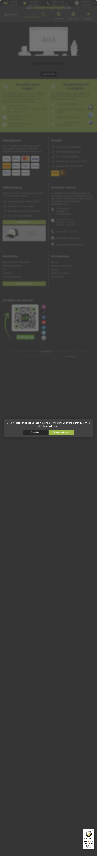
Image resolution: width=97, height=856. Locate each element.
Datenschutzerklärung (12, 266)
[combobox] (32, 14)
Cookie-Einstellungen (12, 276)
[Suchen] (43, 14)
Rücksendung (57, 276)
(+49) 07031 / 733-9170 (67, 231)
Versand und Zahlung (60, 273)
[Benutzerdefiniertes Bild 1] (90, 107)
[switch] (88, 846)
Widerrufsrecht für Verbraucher (16, 262)
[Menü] (92, 830)
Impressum (7, 273)
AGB (4, 269)
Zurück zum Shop (48, 74)
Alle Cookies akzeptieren (61, 432)
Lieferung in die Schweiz (62, 266)
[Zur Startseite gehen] (48, 7)
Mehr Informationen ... (48, 426)
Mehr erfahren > (24, 222)
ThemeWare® (71, 356)
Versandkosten (46, 351)
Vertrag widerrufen (24, 284)
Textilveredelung (12, 187)
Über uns (55, 262)
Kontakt (54, 269)
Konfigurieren (35, 432)
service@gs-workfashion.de (68, 238)
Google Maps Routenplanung (69, 244)
